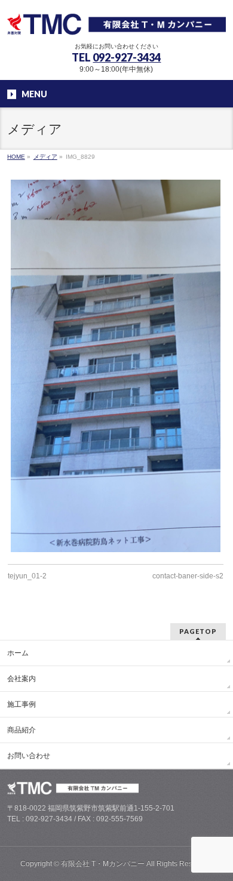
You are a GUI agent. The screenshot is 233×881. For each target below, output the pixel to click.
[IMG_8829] (115, 366)
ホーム (18, 653)
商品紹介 (21, 730)
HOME (16, 156)
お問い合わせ (28, 755)
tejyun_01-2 (27, 576)
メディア (45, 156)
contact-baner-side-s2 (187, 576)
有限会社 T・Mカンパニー (103, 864)
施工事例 (21, 704)
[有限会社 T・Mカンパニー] (116, 22)
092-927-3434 (127, 57)
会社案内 (21, 678)
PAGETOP (198, 631)
